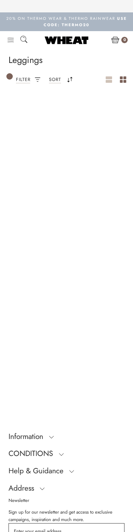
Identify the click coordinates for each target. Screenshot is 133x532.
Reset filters (33, 116)
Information (27, 436)
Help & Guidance (37, 471)
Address (22, 488)
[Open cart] (115, 40)
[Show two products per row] (123, 80)
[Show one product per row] (109, 80)
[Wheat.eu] (66, 40)
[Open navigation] (10, 40)
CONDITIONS (32, 453)
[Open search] (24, 40)
